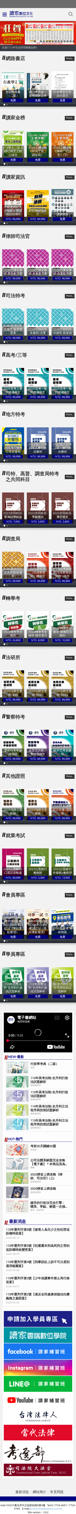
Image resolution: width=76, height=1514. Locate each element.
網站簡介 (39, 1492)
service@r (34, 1508)
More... (69, 58)
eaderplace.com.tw (51, 1508)
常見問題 (57, 1492)
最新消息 (22, 1492)
